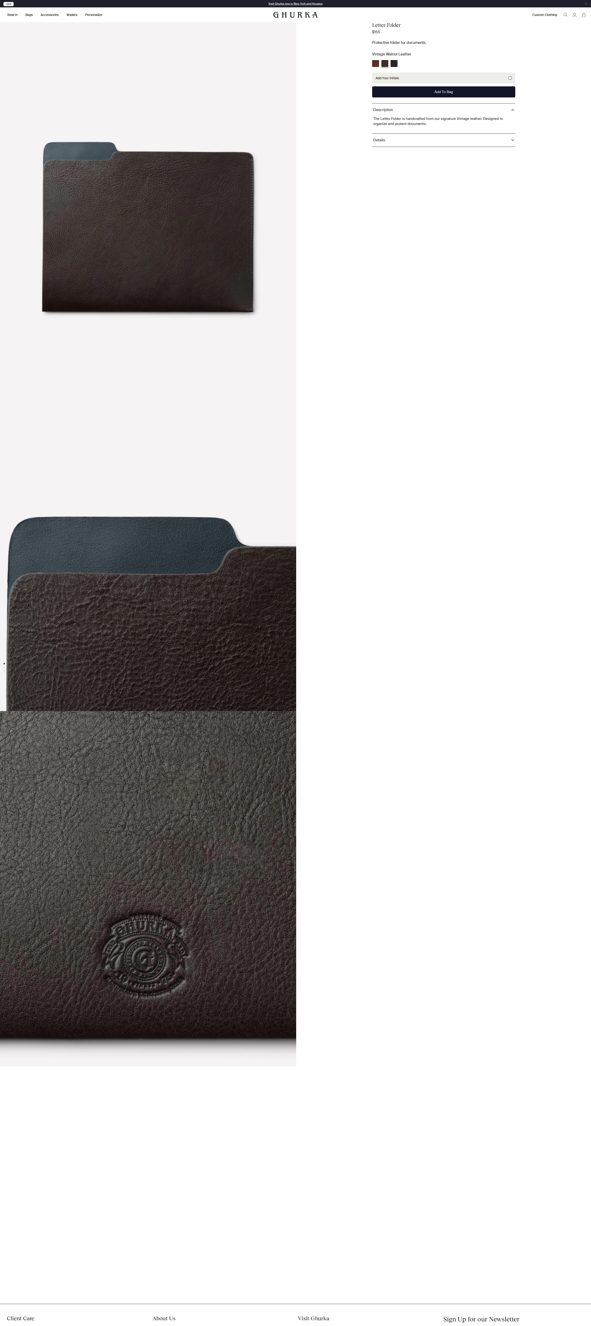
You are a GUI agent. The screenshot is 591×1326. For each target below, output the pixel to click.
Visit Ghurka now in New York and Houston (295, 4)
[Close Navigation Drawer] (586, 3)
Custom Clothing (544, 15)
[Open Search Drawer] (565, 15)
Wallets (71, 15)
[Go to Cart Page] (584, 15)
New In (12, 15)
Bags (29, 15)
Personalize (93, 15)
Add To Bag (443, 92)
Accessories (50, 15)
